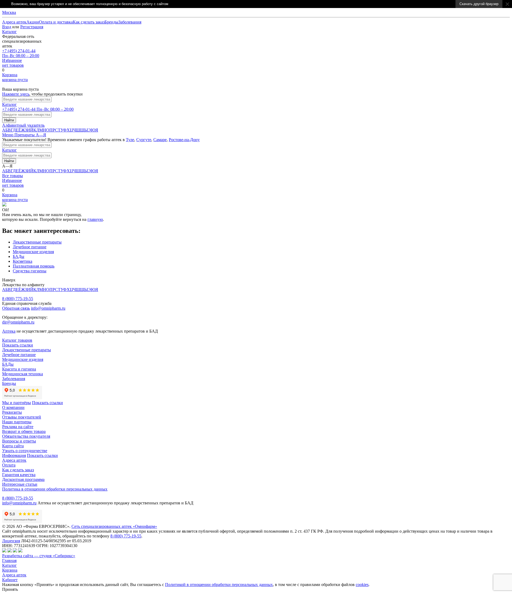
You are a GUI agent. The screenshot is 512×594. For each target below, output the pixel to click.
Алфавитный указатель (23, 125)
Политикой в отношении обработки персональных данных (219, 584)
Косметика (22, 261)
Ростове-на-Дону (184, 139)
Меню (8, 135)
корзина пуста (15, 77)
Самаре (160, 139)
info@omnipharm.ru (48, 308)
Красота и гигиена (19, 369)
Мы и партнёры (16, 402)
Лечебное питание (29, 247)
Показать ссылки (17, 345)
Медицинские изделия (33, 251)
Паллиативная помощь (33, 266)
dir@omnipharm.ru (18, 322)
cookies (362, 584)
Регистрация (31, 27)
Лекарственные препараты (37, 242)
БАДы (18, 256)
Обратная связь (16, 308)
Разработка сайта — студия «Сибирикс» (38, 555)
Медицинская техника (22, 374)
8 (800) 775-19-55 (17, 298)
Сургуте (143, 139)
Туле (130, 139)
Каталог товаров (17, 340)
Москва (9, 12)
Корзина (9, 570)
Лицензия (11, 541)
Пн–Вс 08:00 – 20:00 (20, 53)
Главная (9, 560)
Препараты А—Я (30, 135)
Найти (9, 120)
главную (95, 219)
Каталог (9, 31)
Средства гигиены (29, 271)
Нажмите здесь (15, 94)
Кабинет (10, 579)
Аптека (8, 331)
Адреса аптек (14, 575)
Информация (14, 455)
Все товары (12, 175)
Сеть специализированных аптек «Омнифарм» (114, 526)
